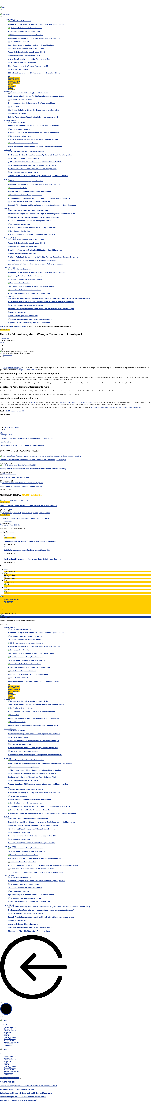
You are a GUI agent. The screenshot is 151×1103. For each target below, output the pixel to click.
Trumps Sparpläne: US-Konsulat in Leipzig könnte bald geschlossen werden (38, 176)
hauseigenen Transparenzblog (26, 370)
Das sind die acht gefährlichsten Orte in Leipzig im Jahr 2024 (31, 234)
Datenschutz (8, 601)
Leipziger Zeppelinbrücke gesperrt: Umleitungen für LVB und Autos (26, 438)
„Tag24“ (33, 402)
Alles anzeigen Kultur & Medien (10, 525)
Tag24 (6, 429)
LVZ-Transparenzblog (13, 411)
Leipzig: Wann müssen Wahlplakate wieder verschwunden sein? (33, 117)
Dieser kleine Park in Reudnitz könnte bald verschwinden (22, 445)
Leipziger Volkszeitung (11, 427)
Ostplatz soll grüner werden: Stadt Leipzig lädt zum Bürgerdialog (33, 139)
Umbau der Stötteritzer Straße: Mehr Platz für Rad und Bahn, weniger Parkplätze (39, 198)
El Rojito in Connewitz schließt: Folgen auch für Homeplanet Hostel (34, 73)
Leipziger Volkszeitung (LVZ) (12, 368)
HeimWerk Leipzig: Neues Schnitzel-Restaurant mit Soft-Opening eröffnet (36, 24)
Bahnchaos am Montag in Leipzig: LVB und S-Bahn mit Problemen (34, 38)
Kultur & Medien (14, 83)
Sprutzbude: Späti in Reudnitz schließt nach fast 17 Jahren (31, 45)
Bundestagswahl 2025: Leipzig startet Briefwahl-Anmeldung (31, 103)
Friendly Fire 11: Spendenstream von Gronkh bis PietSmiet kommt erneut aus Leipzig (41, 309)
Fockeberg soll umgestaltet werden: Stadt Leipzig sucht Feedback (34, 125)
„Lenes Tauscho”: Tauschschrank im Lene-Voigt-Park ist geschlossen (35, 264)
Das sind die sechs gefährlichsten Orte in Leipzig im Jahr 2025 (32, 227)
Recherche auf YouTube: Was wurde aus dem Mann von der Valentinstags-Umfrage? (41, 302)
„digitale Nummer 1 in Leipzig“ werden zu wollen (76, 402)
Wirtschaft (11, 89)
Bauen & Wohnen (14, 78)
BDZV (23, 411)
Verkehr (10, 88)
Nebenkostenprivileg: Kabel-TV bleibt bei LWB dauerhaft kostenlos (30, 541)
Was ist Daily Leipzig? (12, 599)
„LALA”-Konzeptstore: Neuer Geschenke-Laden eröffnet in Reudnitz (35, 162)
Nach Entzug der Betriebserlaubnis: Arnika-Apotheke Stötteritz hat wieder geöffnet (40, 155)
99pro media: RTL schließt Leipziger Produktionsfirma (29, 323)
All (9, 76)
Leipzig (11, 326)
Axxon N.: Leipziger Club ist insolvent (22, 316)
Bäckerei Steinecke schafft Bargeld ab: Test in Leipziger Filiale (32, 169)
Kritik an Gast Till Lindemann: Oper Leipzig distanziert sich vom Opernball (28, 506)
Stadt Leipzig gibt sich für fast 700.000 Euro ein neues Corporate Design (36, 96)
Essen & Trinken (14, 79)
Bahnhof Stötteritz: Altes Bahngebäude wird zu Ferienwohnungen (33, 132)
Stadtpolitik (12, 86)
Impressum (8, 602)
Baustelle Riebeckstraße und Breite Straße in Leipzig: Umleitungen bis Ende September (42, 205)
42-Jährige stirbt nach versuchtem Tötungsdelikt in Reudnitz (31, 221)
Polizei (10, 84)
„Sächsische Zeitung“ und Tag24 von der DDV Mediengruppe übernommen (116, 408)
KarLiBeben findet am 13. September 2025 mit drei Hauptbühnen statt (35, 250)
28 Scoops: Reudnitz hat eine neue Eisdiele (25, 31)
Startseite (3, 326)
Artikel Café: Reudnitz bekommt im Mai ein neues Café (29, 59)
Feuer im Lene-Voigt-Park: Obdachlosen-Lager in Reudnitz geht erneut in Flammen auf (41, 214)
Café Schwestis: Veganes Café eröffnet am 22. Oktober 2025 (27, 550)
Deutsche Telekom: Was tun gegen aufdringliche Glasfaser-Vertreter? (35, 146)
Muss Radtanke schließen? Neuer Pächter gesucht (28, 66)
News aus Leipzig (10, 19)
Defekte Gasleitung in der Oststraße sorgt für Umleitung (29, 191)
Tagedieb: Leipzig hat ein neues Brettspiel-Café (26, 52)
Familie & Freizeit (14, 81)
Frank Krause (4, 338)
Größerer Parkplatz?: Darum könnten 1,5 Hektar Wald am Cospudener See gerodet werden (43, 257)
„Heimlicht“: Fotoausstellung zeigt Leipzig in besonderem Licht (24, 518)
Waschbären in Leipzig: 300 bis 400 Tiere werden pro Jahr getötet (33, 110)
